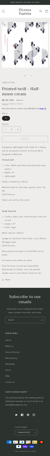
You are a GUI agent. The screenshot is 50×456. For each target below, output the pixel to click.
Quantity (5, 124)
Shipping (5, 104)
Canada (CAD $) (24, 432)
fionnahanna (22, 451)
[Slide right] (31, 76)
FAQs (7, 376)
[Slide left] (19, 76)
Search (8, 340)
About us (9, 346)
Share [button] (7, 280)
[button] (3, 11)
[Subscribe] (42, 320)
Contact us (10, 382)
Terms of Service (12, 352)
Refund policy (11, 358)
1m (6, 118)
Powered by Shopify (30, 451)
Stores (8, 370)
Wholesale (10, 364)
